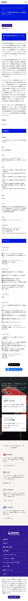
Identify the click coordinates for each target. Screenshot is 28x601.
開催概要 (4, 120)
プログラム (4, 124)
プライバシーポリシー (18, 591)
